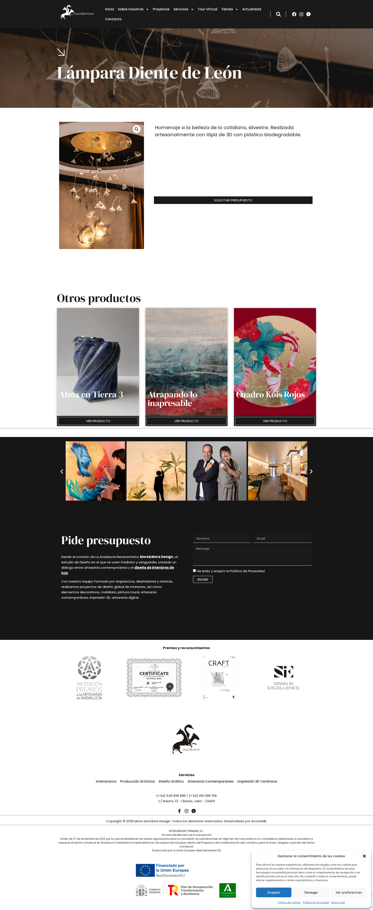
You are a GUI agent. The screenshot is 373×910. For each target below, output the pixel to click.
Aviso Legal (338, 902)
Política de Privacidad (247, 571)
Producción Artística (137, 781)
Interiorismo (106, 781)
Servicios (181, 9)
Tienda (227, 9)
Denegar (311, 892)
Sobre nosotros (131, 9)
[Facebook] (294, 14)
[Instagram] (301, 14)
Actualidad (251, 9)
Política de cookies (289, 902)
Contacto (113, 19)
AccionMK (259, 821)
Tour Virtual (207, 9)
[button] (364, 856)
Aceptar (273, 892)
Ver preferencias (349, 892)
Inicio (109, 9)
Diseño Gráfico (171, 781)
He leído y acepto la (231, 571)
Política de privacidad (316, 902)
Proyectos (161, 9)
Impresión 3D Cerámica (257, 781)
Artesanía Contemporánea (211, 781)
